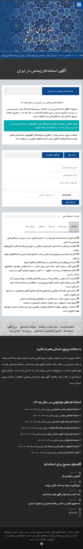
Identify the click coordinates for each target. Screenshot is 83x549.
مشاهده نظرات (52, 155)
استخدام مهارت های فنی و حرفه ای (62, 446)
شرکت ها (30, 226)
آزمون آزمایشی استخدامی (47, 331)
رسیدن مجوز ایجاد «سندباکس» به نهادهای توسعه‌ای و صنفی (48, 299)
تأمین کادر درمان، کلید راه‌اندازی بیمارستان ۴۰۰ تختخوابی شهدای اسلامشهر (40, 266)
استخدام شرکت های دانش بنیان (63, 434)
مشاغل (41, 226)
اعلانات (74, 226)
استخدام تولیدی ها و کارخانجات (64, 428)
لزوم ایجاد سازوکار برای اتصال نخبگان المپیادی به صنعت (49, 303)
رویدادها (62, 226)
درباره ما (27, 331)
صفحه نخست (67, 327)
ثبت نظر (71, 155)
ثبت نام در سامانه (48, 327)
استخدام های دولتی (70, 415)
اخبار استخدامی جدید (69, 452)
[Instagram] (42, 544)
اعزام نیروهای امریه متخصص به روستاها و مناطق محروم (50, 262)
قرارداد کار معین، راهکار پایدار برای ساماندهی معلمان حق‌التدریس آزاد (42, 278)
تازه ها (52, 226)
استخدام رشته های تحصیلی (66, 422)
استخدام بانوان (72, 440)
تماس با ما (15, 331)
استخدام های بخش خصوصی (65, 409)
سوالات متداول (28, 327)
